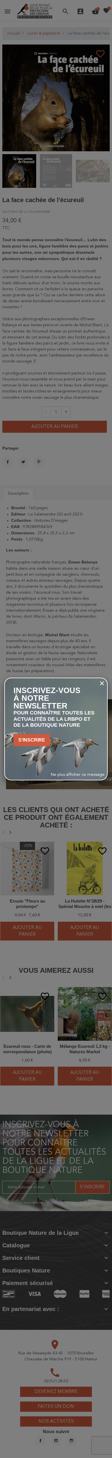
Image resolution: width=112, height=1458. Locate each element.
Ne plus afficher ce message (78, 775)
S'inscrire (31, 740)
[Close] (102, 683)
